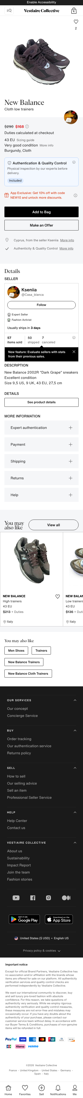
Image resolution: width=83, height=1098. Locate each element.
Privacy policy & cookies (39, 950)
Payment (18, 444)
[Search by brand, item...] (9, 10)
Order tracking (19, 738)
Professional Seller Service (29, 797)
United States (49, 1070)
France (13, 1070)
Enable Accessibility (41, 2)
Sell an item (17, 790)
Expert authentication (29, 427)
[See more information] (75, 195)
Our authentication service (29, 746)
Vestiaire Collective (26, 843)
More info (46, 145)
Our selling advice (22, 783)
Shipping (18, 461)
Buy (10, 731)
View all (53, 525)
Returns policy (19, 753)
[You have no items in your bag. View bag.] (74, 11)
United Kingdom (29, 1070)
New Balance (24, 102)
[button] (74, 11)
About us (14, 851)
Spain (37, 1073)
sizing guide (25, 140)
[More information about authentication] (74, 162)
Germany (65, 1070)
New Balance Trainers (24, 662)
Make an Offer (41, 225)
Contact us (16, 827)
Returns (17, 478)
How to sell (16, 776)
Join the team (18, 872)
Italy (46, 1073)
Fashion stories (19, 879)
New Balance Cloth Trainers (28, 673)
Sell (11, 768)
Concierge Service (22, 715)
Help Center (17, 820)
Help (14, 494)
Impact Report (19, 865)
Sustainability (18, 858)
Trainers (41, 650)
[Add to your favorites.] (57, 596)
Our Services (19, 700)
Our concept (17, 708)
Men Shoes (16, 650)
